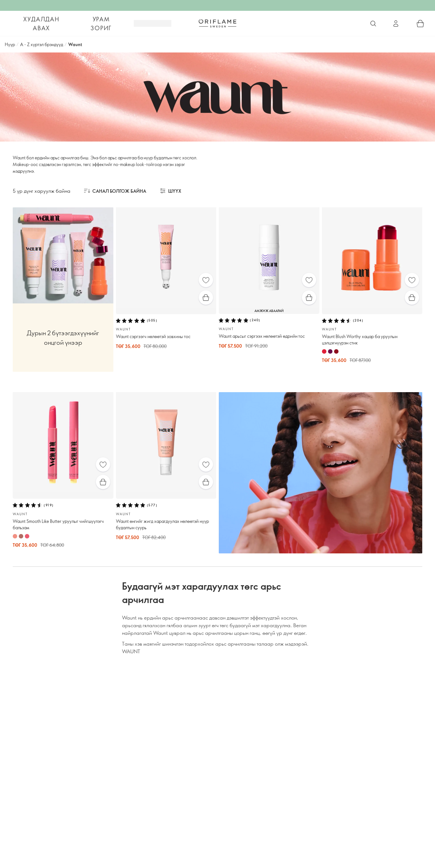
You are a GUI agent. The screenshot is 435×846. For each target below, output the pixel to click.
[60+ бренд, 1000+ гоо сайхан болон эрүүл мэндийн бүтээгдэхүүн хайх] (373, 23)
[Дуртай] (206, 280)
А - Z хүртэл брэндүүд (41, 44)
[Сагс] (420, 23)
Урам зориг (101, 23)
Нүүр (10, 44)
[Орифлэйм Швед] (217, 23)
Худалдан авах (41, 23)
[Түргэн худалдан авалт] (206, 297)
